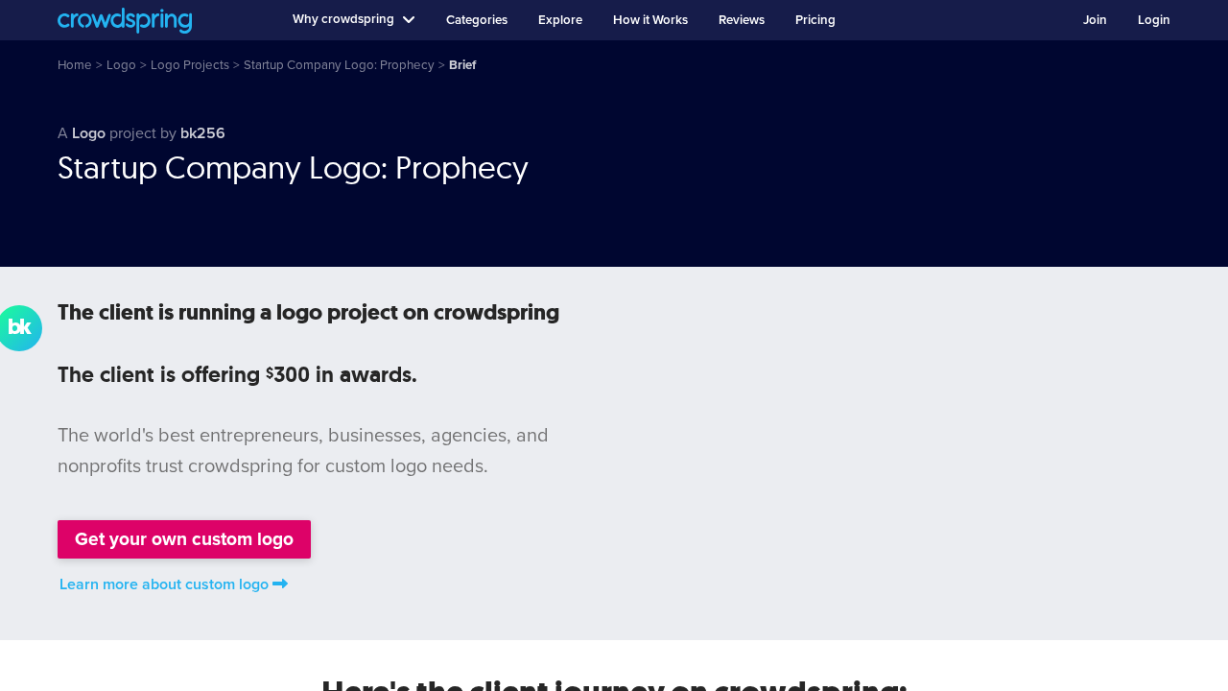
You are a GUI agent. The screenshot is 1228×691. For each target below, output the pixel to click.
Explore (560, 20)
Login (1154, 20)
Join (1095, 20)
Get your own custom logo (184, 539)
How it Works (650, 20)
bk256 (202, 133)
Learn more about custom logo (164, 584)
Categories (477, 20)
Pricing (815, 20)
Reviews (742, 20)
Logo (89, 133)
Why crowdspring (343, 19)
